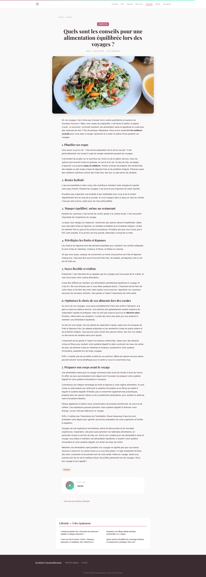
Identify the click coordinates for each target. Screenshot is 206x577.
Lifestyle (149, 4)
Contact (84, 563)
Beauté (130, 4)
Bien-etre (139, 4)
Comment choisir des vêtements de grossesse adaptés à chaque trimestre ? (79, 532)
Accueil (115, 4)
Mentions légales (72, 563)
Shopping (167, 4)
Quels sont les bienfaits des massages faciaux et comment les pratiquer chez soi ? (125, 540)
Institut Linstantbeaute (48, 562)
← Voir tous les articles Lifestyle (76, 501)
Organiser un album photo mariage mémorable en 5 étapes (121, 532)
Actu (122, 4)
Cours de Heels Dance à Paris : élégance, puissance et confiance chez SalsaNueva (78, 540)
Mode (157, 4)
